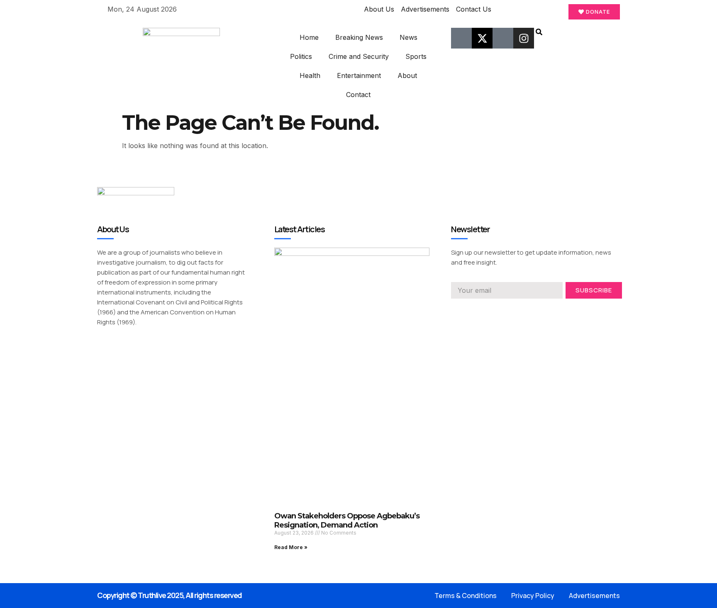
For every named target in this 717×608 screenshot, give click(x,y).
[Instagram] (523, 38)
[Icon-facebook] (461, 38)
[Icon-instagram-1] (484, 310)
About (407, 75)
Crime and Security (359, 56)
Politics (301, 56)
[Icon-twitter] (469, 310)
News (408, 37)
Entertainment (359, 75)
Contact (358, 94)
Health (310, 75)
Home (309, 37)
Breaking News (359, 37)
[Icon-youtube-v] (503, 38)
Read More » (290, 547)
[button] (539, 33)
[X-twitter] (482, 38)
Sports (416, 56)
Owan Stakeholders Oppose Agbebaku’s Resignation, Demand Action (346, 520)
